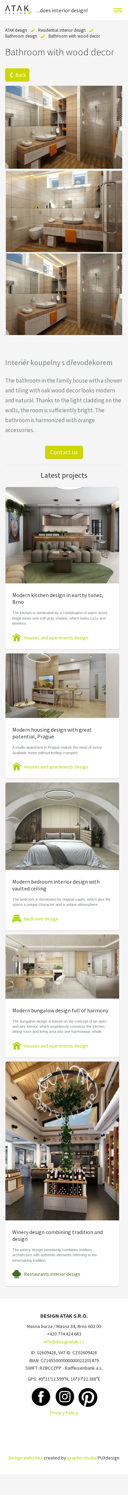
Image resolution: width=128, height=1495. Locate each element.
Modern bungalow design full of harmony (60, 1010)
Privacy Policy (64, 1413)
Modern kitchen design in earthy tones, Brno (57, 598)
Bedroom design (41, 919)
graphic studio (82, 1458)
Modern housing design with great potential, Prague (52, 733)
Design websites (26, 1458)
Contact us (64, 452)
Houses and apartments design (56, 638)
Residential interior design (62, 30)
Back (20, 75)
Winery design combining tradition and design (57, 1235)
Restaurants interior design (52, 1274)
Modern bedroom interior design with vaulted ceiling (56, 885)
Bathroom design (21, 36)
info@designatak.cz (64, 1342)
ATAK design (16, 30)
